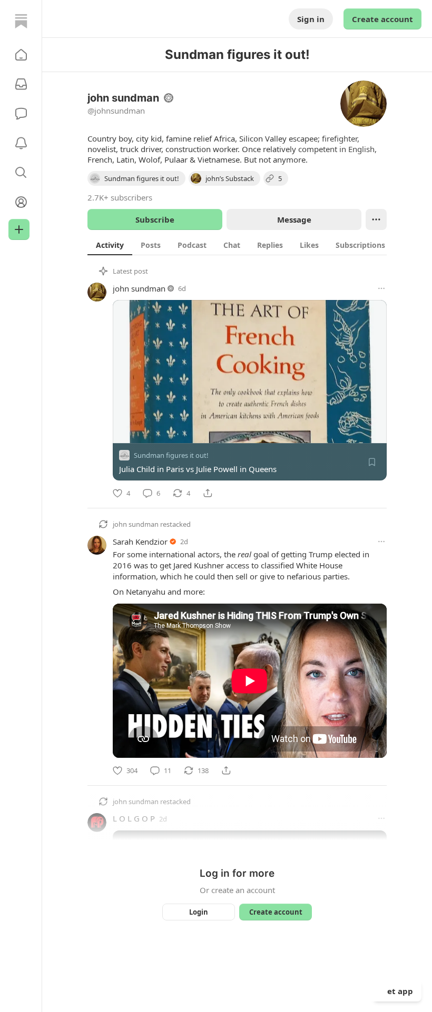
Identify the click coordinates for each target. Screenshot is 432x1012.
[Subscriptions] (21, 84)
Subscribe (154, 219)
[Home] (21, 21)
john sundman (139, 288)
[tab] (109, 244)
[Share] (208, 493)
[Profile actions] (376, 219)
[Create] (19, 229)
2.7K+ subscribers (119, 197)
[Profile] (21, 202)
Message (294, 219)
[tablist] (250, 244)
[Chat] (21, 113)
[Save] (372, 462)
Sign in (311, 19)
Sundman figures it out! (171, 455)
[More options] (381, 288)
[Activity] (21, 143)
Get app (397, 991)
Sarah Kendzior (140, 541)
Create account (382, 19)
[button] (21, 54)
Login (198, 912)
